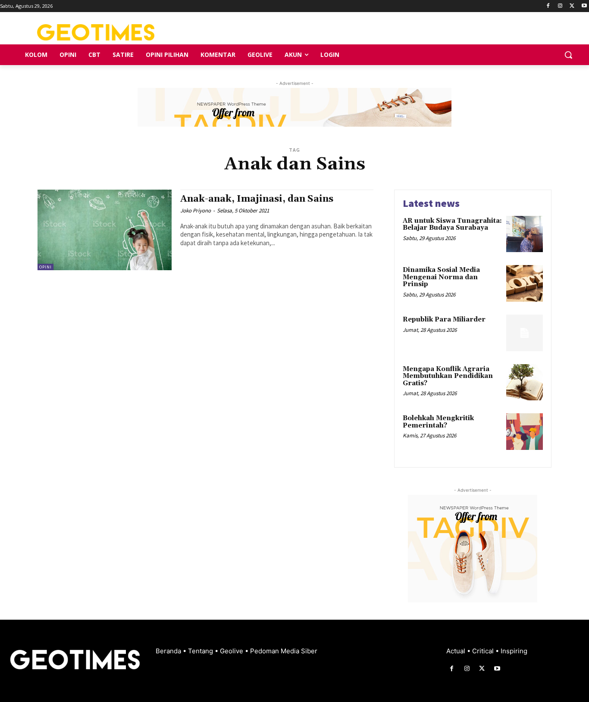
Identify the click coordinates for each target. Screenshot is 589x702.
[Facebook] (548, 6)
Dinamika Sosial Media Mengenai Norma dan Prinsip (441, 277)
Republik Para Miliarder (444, 319)
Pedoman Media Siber (283, 651)
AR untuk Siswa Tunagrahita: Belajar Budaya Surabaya (452, 224)
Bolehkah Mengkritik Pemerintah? (438, 422)
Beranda (169, 651)
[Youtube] (584, 6)
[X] (572, 6)
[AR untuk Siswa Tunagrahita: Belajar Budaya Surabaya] (524, 234)
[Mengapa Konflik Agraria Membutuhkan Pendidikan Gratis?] (524, 382)
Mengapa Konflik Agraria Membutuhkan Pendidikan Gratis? (448, 376)
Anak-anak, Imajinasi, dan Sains (256, 199)
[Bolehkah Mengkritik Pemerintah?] (524, 431)
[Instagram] (560, 6)
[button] (568, 54)
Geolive (232, 651)
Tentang (201, 651)
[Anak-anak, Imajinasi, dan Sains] (105, 230)
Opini (45, 267)
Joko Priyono (195, 210)
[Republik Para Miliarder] (524, 333)
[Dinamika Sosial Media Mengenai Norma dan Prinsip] (524, 283)
